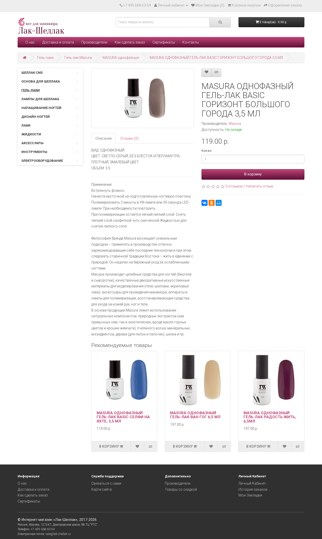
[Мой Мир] (219, 203)
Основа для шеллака (40, 81)
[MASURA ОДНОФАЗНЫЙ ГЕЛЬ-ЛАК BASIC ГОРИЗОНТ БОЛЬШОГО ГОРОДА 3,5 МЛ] (142, 98)
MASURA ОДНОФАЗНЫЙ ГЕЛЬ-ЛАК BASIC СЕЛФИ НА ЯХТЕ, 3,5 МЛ (123, 417)
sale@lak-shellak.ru (58, 534)
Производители (94, 42)
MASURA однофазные (121, 58)
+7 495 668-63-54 (137, 5)
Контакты (190, 42)
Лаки (25, 125)
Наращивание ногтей (41, 108)
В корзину (253, 174)
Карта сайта (101, 489)
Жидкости (31, 134)
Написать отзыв (259, 186)
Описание (103, 138)
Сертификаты (163, 42)
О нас (30, 42)
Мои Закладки (250, 495)
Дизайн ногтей (35, 117)
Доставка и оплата (58, 42)
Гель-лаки (45, 58)
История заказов (252, 489)
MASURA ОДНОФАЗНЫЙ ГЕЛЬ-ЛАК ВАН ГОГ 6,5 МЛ (195, 415)
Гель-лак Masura (78, 58)
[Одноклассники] (212, 203)
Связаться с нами (106, 483)
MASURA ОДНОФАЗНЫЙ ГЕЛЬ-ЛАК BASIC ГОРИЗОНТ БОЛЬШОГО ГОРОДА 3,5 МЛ (216, 58)
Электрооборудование (42, 161)
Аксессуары (32, 143)
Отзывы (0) (129, 138)
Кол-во (206, 150)
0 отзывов (234, 186)
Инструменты (34, 152)
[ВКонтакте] (205, 203)
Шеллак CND (32, 72)
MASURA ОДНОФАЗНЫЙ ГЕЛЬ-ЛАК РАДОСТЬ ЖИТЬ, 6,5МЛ (270, 417)
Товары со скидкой (181, 489)
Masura (235, 124)
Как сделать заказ (130, 42)
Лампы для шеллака (40, 99)
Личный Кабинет (252, 483)
